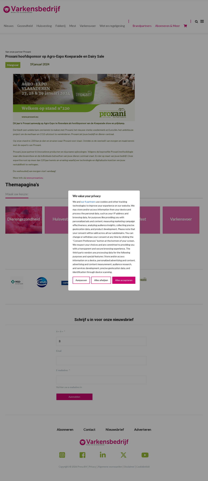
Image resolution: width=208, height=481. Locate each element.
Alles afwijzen (101, 280)
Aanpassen (81, 280)
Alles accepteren (123, 280)
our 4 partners (88, 201)
